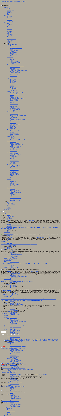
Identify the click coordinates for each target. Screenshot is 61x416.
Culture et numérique (14, 267)
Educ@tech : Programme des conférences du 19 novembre (16, 281)
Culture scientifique (14, 359)
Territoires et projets (14, 384)
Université (9, 414)
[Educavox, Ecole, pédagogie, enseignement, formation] (13, 1)
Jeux (8, 284)
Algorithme (12, 343)
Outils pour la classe (14, 262)
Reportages (9, 218)
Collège (8, 412)
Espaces (12, 338)
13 (4, 328)
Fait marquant (7, 232)
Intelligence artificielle (15, 361)
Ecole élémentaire (11, 411)
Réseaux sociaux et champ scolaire (17, 346)
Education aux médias (15, 303)
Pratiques (9, 233)
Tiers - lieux (12, 405)
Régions (12, 388)
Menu (2, 211)
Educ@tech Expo (34, 271)
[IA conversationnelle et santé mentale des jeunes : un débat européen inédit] (13, 368)
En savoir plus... (4, 241)
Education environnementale (16, 350)
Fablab (11, 322)
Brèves (8, 219)
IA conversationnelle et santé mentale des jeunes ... (12, 382)
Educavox (31, 220)
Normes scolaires (14, 379)
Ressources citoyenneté (15, 352)
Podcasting (12, 328)
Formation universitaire (15, 278)
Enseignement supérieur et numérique (18, 276)
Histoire (12, 351)
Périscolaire (9, 408)
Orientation (12, 316)
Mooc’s (11, 280)
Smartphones (13, 329)
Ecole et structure (14, 372)
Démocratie (12, 397)
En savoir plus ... (4, 365)
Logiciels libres (13, 362)
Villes (11, 393)
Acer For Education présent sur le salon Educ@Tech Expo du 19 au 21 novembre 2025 (24, 263)
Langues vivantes (14, 294)
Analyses (9, 229)
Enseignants (9, 242)
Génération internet (14, 376)
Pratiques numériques (12, 318)
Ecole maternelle (10, 409)
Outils (5, 247)
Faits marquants (10, 216)
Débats (8, 215)
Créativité (12, 255)
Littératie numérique (14, 308)
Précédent (6, 317)
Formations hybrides (14, 277)
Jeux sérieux (13, 287)
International (13, 387)
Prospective (9, 336)
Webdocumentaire (14, 333)
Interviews (9, 217)
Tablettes (12, 331)
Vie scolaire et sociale (15, 406)
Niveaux (5, 407)
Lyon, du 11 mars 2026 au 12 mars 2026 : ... (10, 401)
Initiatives (12, 259)
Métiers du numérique (15, 315)
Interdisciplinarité (14, 261)
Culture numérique (14, 256)
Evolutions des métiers (15, 314)
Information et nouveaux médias (17, 304)
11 (4, 326)
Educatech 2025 (7, 279)
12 (4, 327)
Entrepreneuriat (13, 312)
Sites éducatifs (13, 355)
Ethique (12, 399)
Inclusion (12, 402)
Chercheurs (9, 236)
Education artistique (14, 349)
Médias (8, 297)
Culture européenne (14, 396)
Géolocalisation (13, 323)
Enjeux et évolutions (14, 275)
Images (11, 324)
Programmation (13, 296)
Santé (11, 381)
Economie (12, 374)
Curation (12, 301)
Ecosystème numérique (15, 337)
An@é (8, 220)
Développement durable (15, 360)
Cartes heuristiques (14, 319)
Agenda (5, 284)
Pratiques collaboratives (15, 327)
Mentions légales (18, 374)
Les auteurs (6, 415)
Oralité (5, 258)
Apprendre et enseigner (12, 250)
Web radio (12, 332)
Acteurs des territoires (15, 371)
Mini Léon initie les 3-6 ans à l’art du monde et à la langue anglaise (19, 244)
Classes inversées (14, 320)
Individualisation (13, 258)
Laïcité (11, 403)
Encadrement (10, 240)
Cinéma (12, 265)
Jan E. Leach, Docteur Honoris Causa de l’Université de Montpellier (18, 369)
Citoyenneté (12, 395)
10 (4, 325)
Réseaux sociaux (10, 342)
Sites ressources (13, 282)
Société (8, 370)
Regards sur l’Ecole (14, 380)
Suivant (5, 329)
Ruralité (12, 389)
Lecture (11, 295)
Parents (8, 248)
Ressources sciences (14, 353)
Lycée (8, 413)
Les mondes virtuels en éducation (17, 325)
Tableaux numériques (15, 330)
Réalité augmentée (14, 366)
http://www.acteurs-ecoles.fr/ (16, 225)
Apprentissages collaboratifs (16, 254)
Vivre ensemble (10, 394)
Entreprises (9, 243)
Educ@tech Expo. (7, 290)
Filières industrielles (11, 245)
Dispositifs (9, 224)
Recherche (9, 226)
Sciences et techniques (12, 358)
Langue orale (13, 293)
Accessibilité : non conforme (41, 374)
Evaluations (12, 257)
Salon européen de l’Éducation (43, 237)
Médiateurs (9, 247)
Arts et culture (7, 257)
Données (12, 344)
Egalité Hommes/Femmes (15, 398)
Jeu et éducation (13, 285)
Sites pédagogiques (14, 356)
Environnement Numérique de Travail (18, 321)
